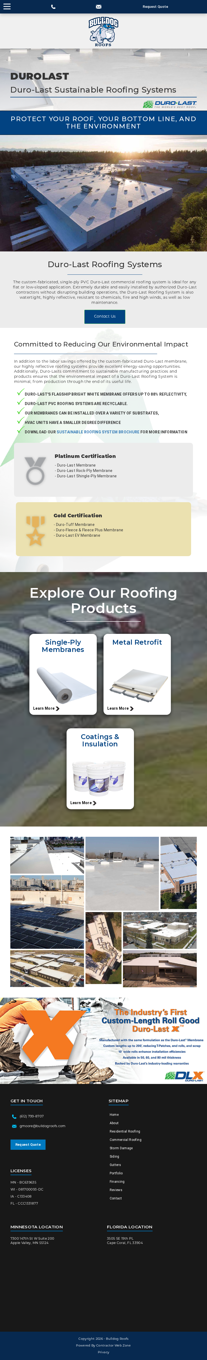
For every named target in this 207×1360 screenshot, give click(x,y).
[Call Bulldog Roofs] (53, 6)
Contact (116, 1198)
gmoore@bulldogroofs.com (43, 1126)
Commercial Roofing (126, 1140)
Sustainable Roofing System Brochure (98, 432)
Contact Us (105, 317)
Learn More (44, 708)
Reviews (116, 1190)
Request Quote (155, 7)
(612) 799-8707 (32, 1116)
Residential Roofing (125, 1131)
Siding (114, 1156)
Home (114, 1115)
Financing (117, 1182)
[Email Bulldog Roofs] (98, 6)
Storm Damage (121, 1148)
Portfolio (116, 1173)
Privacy (103, 1352)
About (114, 1123)
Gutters (115, 1165)
